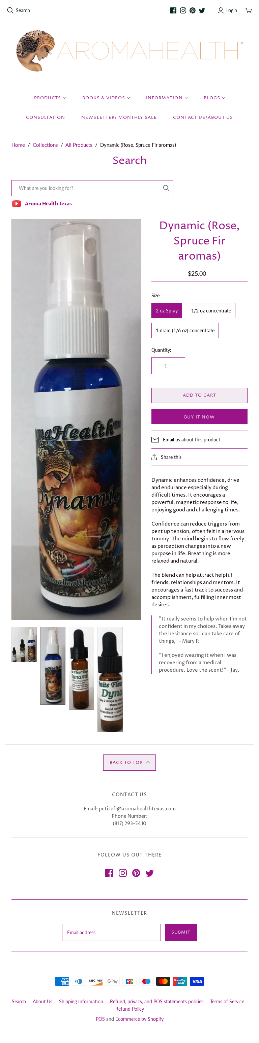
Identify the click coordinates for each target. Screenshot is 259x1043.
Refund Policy (129, 1009)
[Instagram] (183, 10)
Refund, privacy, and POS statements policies (156, 1001)
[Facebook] (173, 10)
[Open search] (10, 10)
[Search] (166, 188)
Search (23, 10)
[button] (129, 762)
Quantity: (161, 350)
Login (231, 10)
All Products (78, 145)
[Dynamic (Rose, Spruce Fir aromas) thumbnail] (24, 644)
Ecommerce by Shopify (139, 1019)
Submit (181, 932)
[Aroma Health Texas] (129, 51)
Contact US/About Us (203, 117)
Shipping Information (81, 1001)
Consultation (45, 117)
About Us (42, 1001)
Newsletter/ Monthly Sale (119, 117)
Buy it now (199, 417)
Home (18, 145)
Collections (45, 145)
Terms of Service (227, 1001)
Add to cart (199, 395)
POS (100, 1019)
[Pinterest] (193, 10)
